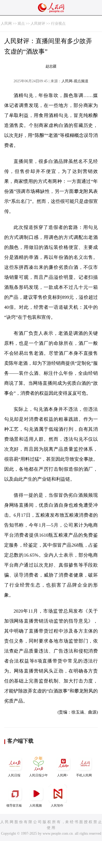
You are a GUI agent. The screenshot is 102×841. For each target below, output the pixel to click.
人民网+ (62, 775)
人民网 (6, 23)
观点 (21, 23)
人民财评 (38, 23)
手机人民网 (84, 775)
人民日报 (14, 775)
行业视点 (58, 23)
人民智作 (57, 805)
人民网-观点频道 (74, 81)
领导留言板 (14, 805)
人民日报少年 (38, 775)
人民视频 (35, 805)
